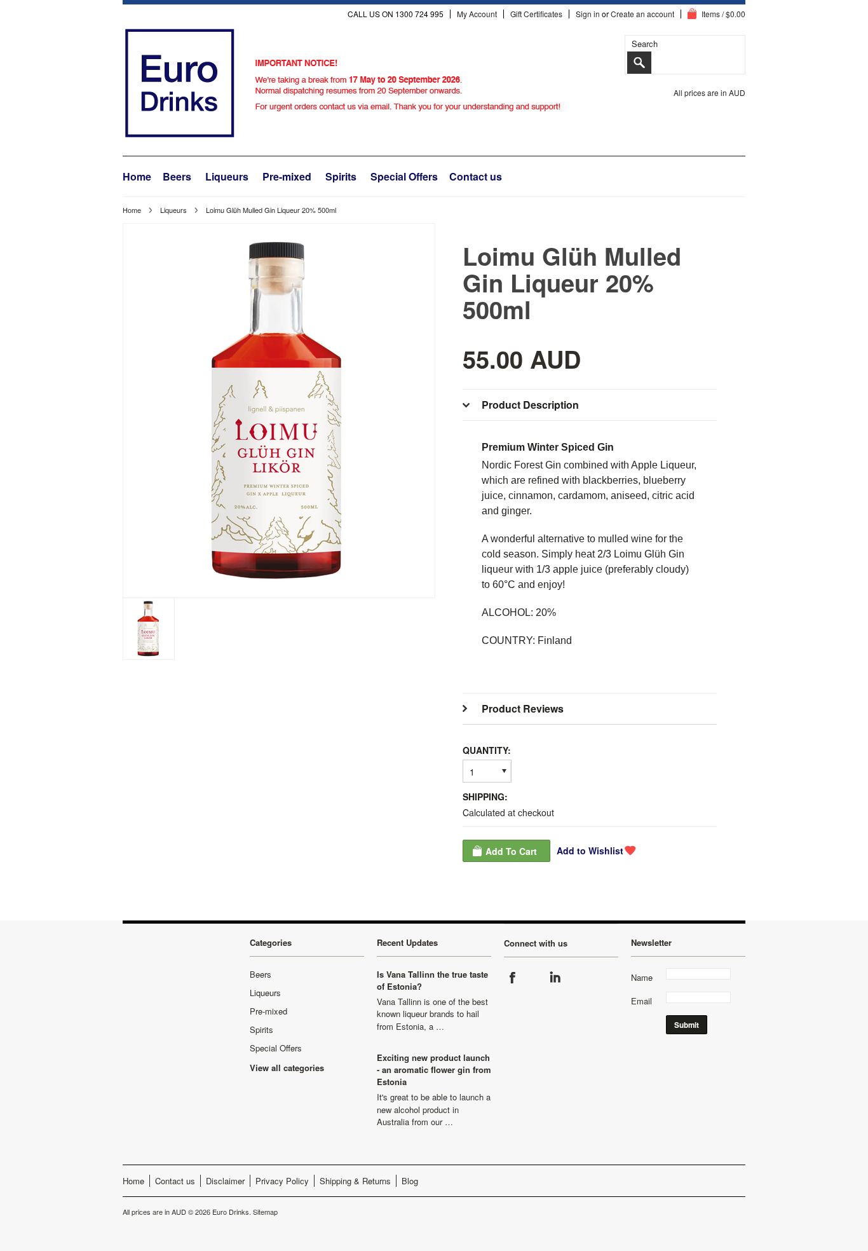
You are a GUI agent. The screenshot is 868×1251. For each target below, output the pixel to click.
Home (132, 210)
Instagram (534, 978)
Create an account (642, 14)
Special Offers (404, 176)
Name (642, 977)
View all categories (287, 1068)
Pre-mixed (286, 176)
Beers (177, 176)
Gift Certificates (536, 14)
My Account (477, 14)
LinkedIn (555, 978)
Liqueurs (226, 176)
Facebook (513, 978)
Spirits (340, 176)
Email (641, 1001)
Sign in (588, 14)
